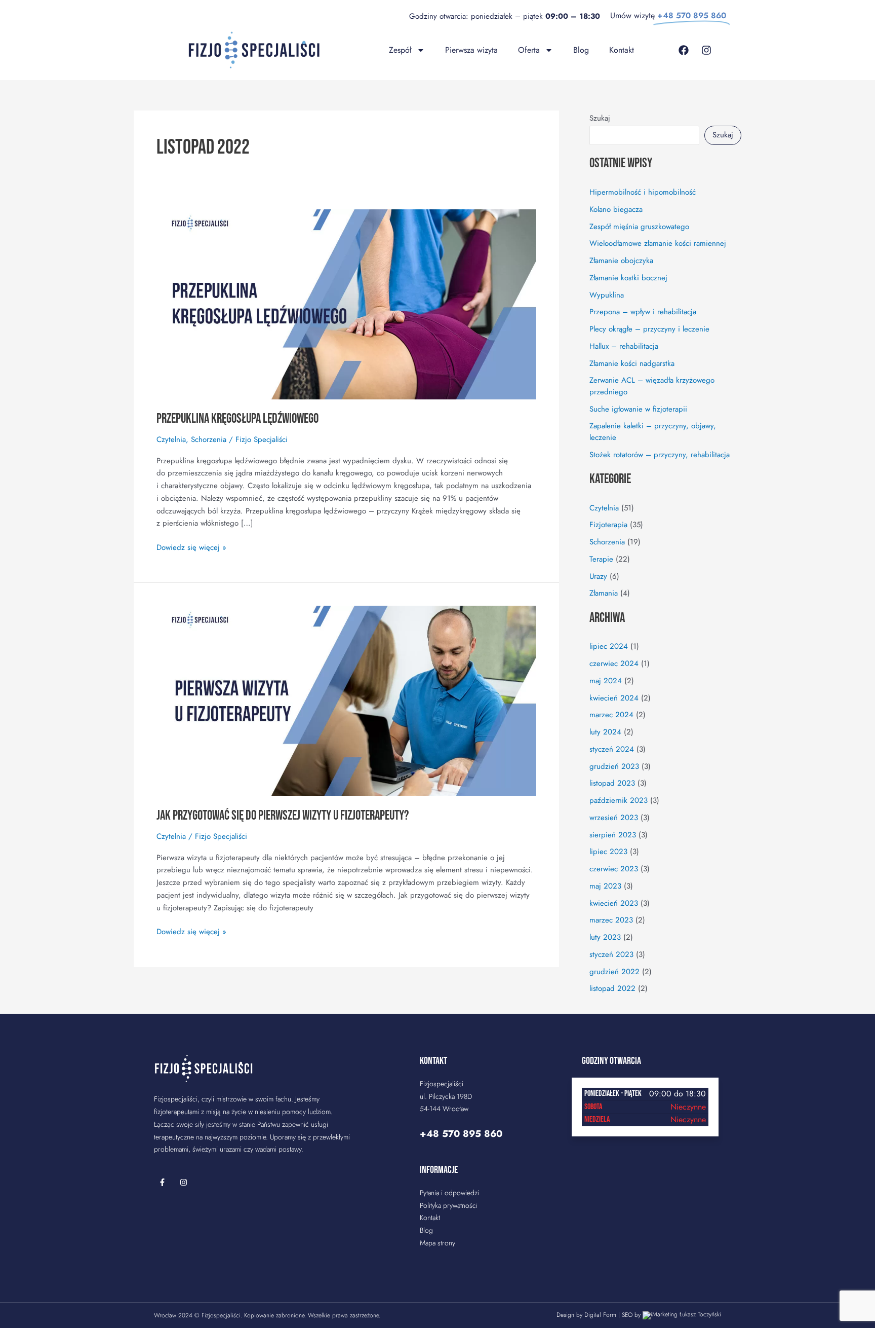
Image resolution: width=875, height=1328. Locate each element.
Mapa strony (437, 1243)
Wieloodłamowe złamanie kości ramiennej (657, 243)
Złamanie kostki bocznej (628, 277)
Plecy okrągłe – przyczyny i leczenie (649, 329)
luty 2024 (605, 731)
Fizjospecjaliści (221, 1315)
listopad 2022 (612, 988)
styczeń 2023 (611, 954)
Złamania (603, 593)
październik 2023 (618, 800)
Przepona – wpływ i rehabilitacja (642, 311)
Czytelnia (171, 439)
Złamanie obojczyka (621, 260)
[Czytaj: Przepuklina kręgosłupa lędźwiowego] (346, 303)
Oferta (529, 50)
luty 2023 (605, 937)
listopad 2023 (612, 783)
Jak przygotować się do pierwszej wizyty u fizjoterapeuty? (282, 816)
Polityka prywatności (449, 1205)
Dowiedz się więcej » (191, 547)
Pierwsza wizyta (471, 50)
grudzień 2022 (614, 971)
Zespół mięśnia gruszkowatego (639, 226)
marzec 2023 (611, 920)
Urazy (598, 576)
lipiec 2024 (608, 646)
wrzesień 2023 (613, 817)
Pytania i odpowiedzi (449, 1193)
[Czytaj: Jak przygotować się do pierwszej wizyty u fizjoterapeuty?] (346, 700)
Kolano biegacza (616, 209)
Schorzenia (208, 439)
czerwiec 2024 (614, 663)
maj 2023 (605, 886)
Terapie (601, 559)
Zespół (400, 50)
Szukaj (599, 118)
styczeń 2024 (611, 749)
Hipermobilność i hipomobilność (642, 192)
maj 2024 (605, 680)
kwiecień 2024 (614, 698)
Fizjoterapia (608, 524)
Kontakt (621, 50)
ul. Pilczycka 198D (446, 1096)
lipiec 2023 (608, 851)
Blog (581, 50)
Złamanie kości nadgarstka (631, 363)
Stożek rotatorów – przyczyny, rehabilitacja (659, 454)
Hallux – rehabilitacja (623, 346)
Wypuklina (606, 295)
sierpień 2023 (612, 834)
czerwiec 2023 (613, 868)
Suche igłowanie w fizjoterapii (638, 409)
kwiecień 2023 (613, 903)
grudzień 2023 (614, 766)
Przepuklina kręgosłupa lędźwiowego (237, 419)
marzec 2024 (611, 714)
